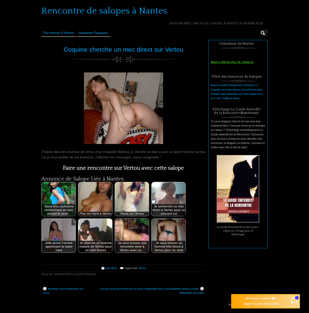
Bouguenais (235, 85)
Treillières (226, 98)
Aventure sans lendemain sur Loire (63, 290)
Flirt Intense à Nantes (58, 33)
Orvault (245, 89)
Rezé (253, 89)
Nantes (236, 89)
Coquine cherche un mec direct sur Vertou (123, 49)
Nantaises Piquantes (93, 33)
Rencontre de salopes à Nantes (104, 11)
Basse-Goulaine (219, 85)
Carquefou (248, 85)
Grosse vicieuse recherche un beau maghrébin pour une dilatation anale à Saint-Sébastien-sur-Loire (152, 290)
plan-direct (111, 268)
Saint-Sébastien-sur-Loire (235, 94)
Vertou (142, 268)
